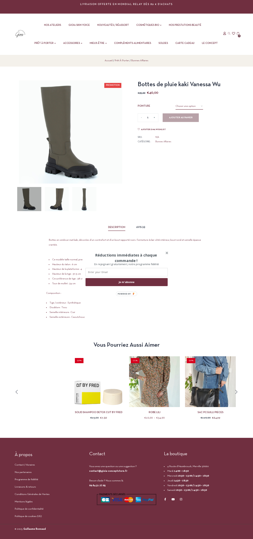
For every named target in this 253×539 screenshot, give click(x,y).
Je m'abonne (126, 282)
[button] (126, 257)
